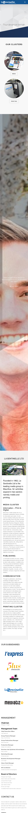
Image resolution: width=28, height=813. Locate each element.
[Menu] (25, 2)
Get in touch (14, 286)
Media (14, 73)
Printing (14, 101)
